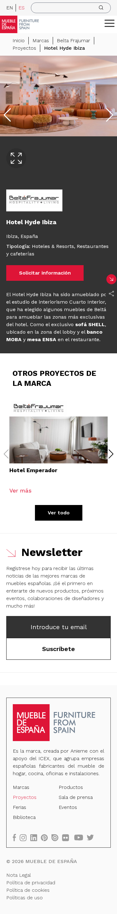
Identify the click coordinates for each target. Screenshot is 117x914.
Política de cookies (28, 890)
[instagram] (25, 837)
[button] (109, 23)
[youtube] (80, 837)
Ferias (19, 807)
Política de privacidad (30, 883)
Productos (71, 787)
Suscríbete (58, 649)
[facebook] (16, 837)
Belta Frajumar (73, 40)
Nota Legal (18, 875)
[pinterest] (46, 837)
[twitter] (92, 837)
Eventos (68, 807)
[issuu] (56, 837)
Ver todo (59, 513)
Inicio (18, 40)
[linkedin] (35, 837)
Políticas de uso (24, 898)
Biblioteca (24, 817)
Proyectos (24, 48)
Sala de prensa (76, 797)
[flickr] (67, 837)
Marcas (40, 40)
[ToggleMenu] (109, 23)
